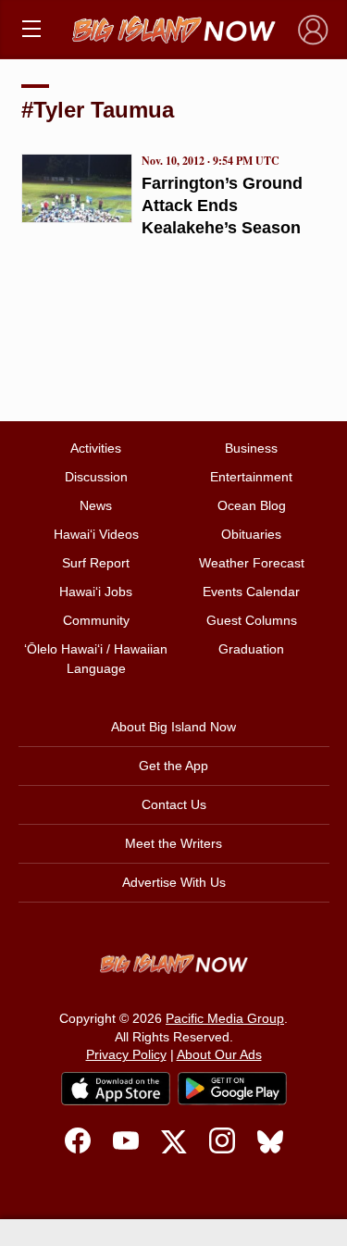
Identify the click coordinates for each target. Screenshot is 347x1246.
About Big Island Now (173, 726)
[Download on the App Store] (115, 1088)
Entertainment (251, 476)
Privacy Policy (126, 1054)
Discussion (96, 476)
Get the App (173, 765)
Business (251, 448)
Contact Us (174, 804)
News (96, 505)
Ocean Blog (251, 505)
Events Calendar (251, 591)
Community (96, 620)
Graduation (251, 649)
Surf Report (96, 562)
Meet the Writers (173, 843)
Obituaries (251, 534)
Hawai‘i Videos (96, 534)
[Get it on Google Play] (232, 1088)
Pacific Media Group (225, 1018)
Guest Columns (251, 620)
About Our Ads (219, 1054)
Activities (95, 448)
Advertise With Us (174, 882)
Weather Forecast (251, 562)
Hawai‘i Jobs (95, 591)
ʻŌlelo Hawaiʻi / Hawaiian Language (95, 659)
